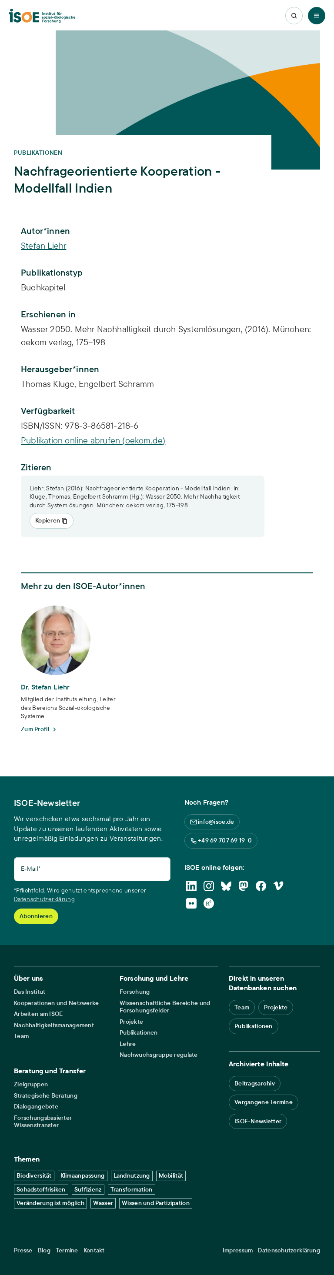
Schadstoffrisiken (41, 1189)
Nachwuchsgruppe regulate (159, 1055)
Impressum (238, 1250)
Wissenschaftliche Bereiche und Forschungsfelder (165, 1007)
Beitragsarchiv (254, 1083)
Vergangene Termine (263, 1102)
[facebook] (261, 886)
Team (21, 1036)
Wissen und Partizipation (156, 1203)
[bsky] (226, 886)
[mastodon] (243, 886)
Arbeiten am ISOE (38, 1014)
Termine (67, 1250)
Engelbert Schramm (116, 383)
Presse (23, 1250)
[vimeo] (278, 886)
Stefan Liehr (43, 245)
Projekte (131, 1021)
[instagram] (209, 886)
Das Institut (29, 991)
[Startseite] (42, 16)
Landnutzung (132, 1175)
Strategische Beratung (45, 1095)
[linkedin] (191, 886)
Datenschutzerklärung (44, 899)
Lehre (128, 1044)
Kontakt (94, 1250)
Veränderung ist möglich (50, 1203)
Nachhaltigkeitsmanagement (54, 1025)
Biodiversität (34, 1175)
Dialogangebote (36, 1106)
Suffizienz (88, 1189)
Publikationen (139, 1032)
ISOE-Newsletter (257, 1121)
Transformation (131, 1189)
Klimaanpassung (82, 1175)
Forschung (135, 991)
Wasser (103, 1203)
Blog (44, 1250)
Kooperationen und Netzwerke (56, 1003)
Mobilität (171, 1175)
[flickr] (191, 903)
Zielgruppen (31, 1084)
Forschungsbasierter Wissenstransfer (43, 1121)
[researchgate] (209, 903)
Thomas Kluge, (50, 383)
